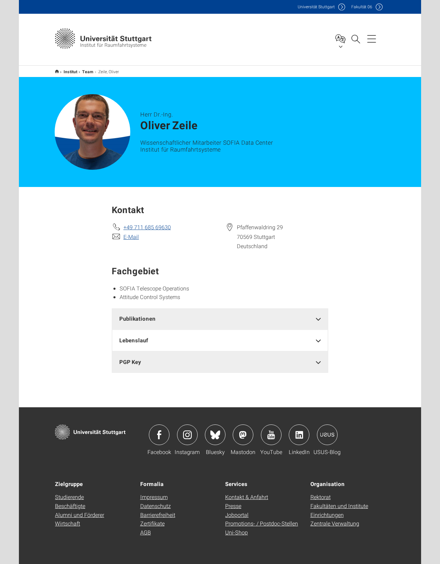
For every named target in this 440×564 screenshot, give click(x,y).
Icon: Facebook (159, 434)
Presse (233, 505)
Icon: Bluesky (215, 434)
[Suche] (355, 38)
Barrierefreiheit (157, 514)
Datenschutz (155, 505)
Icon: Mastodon (243, 434)
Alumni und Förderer (79, 514)
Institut (70, 71)
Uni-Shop (236, 532)
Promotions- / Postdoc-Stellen (261, 523)
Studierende (69, 496)
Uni (316, 6)
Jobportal (237, 514)
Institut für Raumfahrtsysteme (57, 71)
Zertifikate (152, 523)
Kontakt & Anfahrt (246, 496)
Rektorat (320, 496)
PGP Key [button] (130, 361)
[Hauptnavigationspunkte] (371, 38)
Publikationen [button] (137, 318)
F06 (361, 6)
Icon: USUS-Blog (327, 434)
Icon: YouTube (271, 434)
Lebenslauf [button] (133, 340)
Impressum (154, 496)
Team (88, 71)
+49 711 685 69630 (147, 227)
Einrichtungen (327, 514)
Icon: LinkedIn (299, 434)
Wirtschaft (67, 523)
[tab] (220, 318)
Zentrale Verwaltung (334, 523)
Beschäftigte (70, 505)
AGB (145, 532)
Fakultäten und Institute (339, 505)
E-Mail (131, 236)
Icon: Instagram (187, 434)
